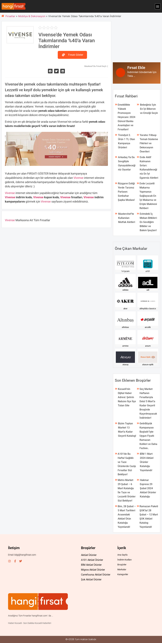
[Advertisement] (136, 41)
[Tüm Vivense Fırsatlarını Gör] (20, 41)
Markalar (121, 569)
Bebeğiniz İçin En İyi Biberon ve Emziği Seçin (149, 108)
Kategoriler (122, 574)
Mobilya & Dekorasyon (31, 16)
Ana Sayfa (122, 555)
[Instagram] (9, 561)
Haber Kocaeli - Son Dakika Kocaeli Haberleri (29, 623)
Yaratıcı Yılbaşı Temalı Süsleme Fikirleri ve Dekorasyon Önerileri (149, 143)
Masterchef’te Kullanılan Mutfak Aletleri (126, 218)
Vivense (79, 177)
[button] (157, 6)
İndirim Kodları (124, 559)
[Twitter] (20, 561)
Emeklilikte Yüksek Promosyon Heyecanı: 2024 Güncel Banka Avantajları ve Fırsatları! (126, 117)
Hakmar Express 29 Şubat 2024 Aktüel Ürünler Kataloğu (148, 488)
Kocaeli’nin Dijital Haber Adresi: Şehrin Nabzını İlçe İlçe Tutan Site (127, 397)
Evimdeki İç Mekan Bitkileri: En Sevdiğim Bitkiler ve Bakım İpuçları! (148, 222)
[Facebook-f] (15, 561)
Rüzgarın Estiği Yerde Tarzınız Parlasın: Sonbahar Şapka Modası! (126, 191)
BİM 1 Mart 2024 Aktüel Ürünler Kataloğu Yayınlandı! (146, 462)
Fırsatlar (10, 16)
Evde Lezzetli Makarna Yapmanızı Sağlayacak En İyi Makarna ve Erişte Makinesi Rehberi (148, 196)
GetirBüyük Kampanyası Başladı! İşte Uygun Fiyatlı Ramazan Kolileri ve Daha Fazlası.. (148, 436)
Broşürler (121, 564)
